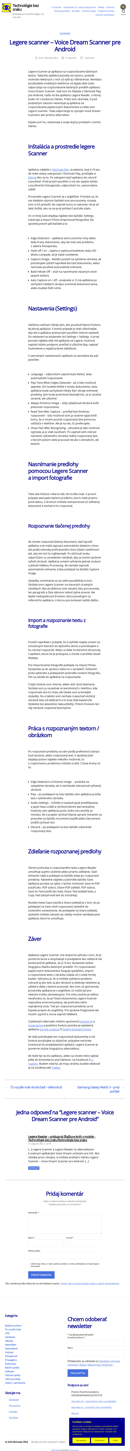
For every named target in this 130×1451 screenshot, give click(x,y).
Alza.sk (75, 1413)
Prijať (115, 1440)
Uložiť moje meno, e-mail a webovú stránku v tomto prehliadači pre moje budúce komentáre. (65, 1265)
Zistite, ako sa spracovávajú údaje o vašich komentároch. (90, 1283)
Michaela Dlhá (51, 57)
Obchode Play (60, 169)
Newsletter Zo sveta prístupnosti (79, 7)
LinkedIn (13, 1411)
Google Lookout (49, 1029)
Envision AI (86, 1021)
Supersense (36, 1025)
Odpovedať (33, 1168)
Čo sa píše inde (13, 1329)
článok (32, 177)
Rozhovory (10, 1363)
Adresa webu (34, 1250)
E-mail (70, 1238)
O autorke (56, 7)
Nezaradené (11, 1348)
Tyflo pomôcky (12, 1379)
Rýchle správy (12, 1367)
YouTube (13, 1417)
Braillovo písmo (13, 1325)
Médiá (101, 7)
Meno (31, 1238)
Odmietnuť (99, 1440)
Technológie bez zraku (26, 7)
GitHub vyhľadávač (104, 14)
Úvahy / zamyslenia (15, 1382)
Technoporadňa (62, 11)
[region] (97, 1432)
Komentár (33, 1213)
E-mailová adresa (76, 1337)
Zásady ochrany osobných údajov (48, 1441)
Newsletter (10, 1344)
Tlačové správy (12, 1375)
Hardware (10, 1337)
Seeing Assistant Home (77, 1029)
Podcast (9, 1352)
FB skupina (14, 1405)
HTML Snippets (56, 1450)
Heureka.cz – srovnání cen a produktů (91, 1407)
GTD (7, 1333)
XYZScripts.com (74, 1450)
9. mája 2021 (71, 57)
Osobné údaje (89, 11)
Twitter (56, 1067)
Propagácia (11, 1359)
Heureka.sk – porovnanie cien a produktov (93, 1401)
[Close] (122, 1419)
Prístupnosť (11, 1356)
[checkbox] (123, 7)
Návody (9, 1340)
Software (65, 33)
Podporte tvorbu (106, 11)
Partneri (110, 7)
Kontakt (76, 11)
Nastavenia (81, 1440)
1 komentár (89, 57)
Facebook (14, 1399)
